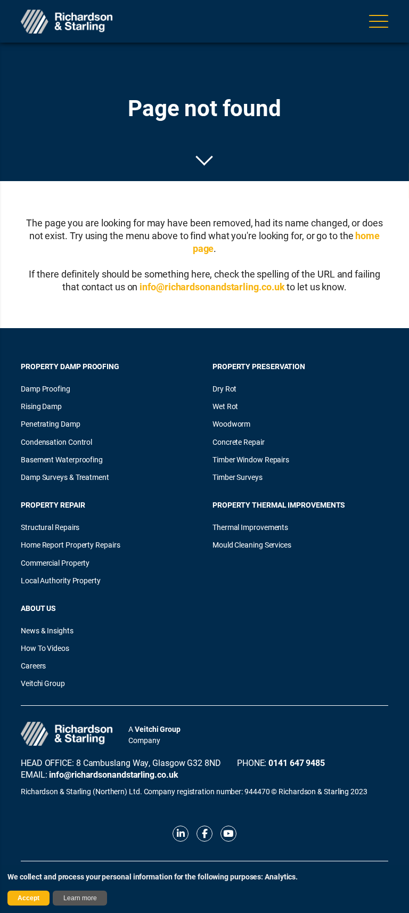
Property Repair (53, 505)
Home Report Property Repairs (70, 545)
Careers (33, 666)
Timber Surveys (237, 477)
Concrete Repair (238, 442)
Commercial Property (55, 563)
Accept (28, 898)
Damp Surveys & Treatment (65, 477)
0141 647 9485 (296, 762)
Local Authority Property (61, 580)
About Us (38, 608)
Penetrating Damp (50, 424)
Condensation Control (56, 442)
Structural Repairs (50, 527)
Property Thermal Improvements (278, 505)
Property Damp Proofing (70, 366)
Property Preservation (258, 366)
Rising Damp (41, 406)
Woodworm (231, 424)
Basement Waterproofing (62, 459)
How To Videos (45, 648)
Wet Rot (225, 406)
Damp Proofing (45, 389)
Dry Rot (224, 389)
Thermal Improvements (250, 527)
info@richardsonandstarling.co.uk (212, 286)
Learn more (80, 898)
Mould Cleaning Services (251, 545)
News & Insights (47, 630)
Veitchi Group (43, 683)
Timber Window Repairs (250, 459)
